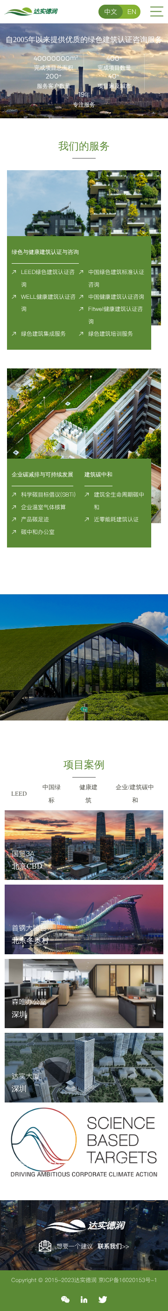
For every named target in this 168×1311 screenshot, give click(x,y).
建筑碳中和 (98, 474)
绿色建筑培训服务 (110, 334)
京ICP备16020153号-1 (127, 1280)
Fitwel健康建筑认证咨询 (115, 315)
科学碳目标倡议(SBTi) (48, 494)
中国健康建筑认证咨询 (116, 297)
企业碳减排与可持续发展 (42, 474)
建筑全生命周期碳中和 (119, 500)
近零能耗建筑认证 (116, 519)
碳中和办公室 (38, 532)
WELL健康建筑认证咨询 (48, 303)
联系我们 (110, 1246)
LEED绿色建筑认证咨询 (48, 278)
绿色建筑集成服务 (43, 334)
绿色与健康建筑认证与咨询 (45, 252)
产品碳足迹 (35, 519)
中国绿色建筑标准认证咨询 (116, 278)
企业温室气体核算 (43, 507)
